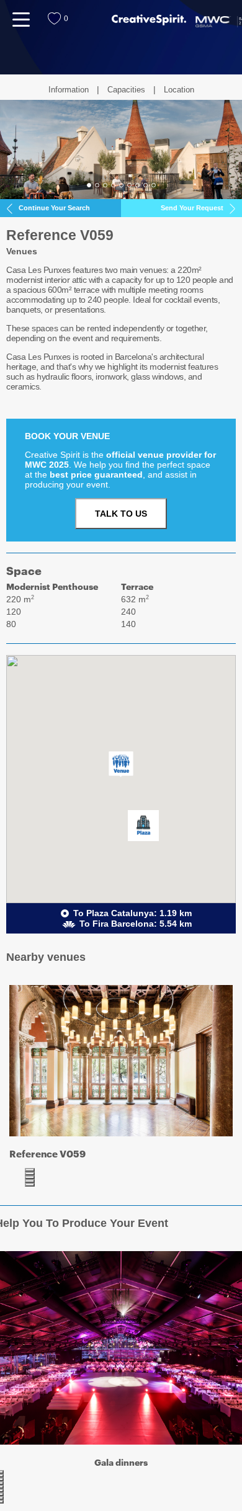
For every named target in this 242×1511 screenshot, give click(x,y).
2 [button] (97, 185)
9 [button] (153, 185)
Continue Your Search (54, 208)
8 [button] (145, 185)
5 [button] (121, 185)
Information (68, 89)
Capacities (126, 89)
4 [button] (113, 185)
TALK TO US (121, 514)
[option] (121, 149)
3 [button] (105, 185)
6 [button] (129, 185)
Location (179, 89)
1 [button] (89, 185)
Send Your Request (192, 208)
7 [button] (137, 185)
